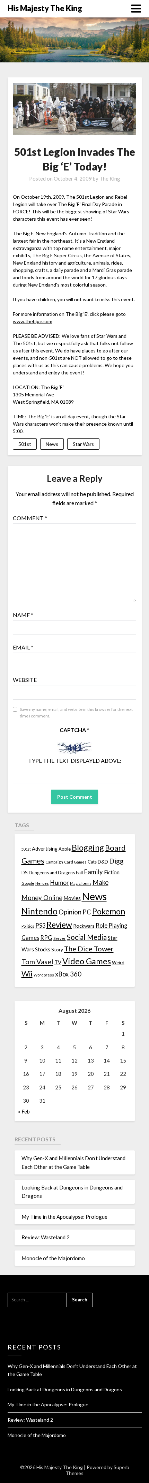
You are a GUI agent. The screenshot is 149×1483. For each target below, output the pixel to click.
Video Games (86, 961)
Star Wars (83, 444)
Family (93, 872)
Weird (118, 962)
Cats (92, 862)
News (52, 444)
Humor (59, 882)
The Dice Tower (89, 948)
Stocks (42, 949)
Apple (65, 849)
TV (57, 962)
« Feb (24, 1111)
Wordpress (44, 975)
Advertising (45, 849)
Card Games (75, 862)
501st (24, 444)
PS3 (40, 925)
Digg (116, 861)
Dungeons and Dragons (52, 872)
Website (25, 679)
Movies (72, 898)
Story (57, 949)
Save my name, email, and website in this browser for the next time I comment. (76, 713)
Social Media (87, 937)
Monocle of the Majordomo (53, 1258)
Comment (30, 518)
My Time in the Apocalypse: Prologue (64, 1217)
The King (109, 178)
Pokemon (108, 911)
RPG (46, 937)
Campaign (54, 861)
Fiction (112, 872)
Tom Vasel (37, 961)
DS (24, 872)
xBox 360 (68, 974)
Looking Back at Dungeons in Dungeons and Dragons (65, 1389)
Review (59, 924)
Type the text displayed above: (74, 760)
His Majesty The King (45, 8)
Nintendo (39, 911)
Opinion (70, 912)
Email (23, 647)
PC (86, 912)
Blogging (88, 847)
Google (27, 883)
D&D (103, 862)
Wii (27, 973)
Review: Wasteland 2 (45, 1237)
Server (59, 938)
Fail (79, 872)
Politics (27, 926)
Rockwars (84, 926)
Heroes (42, 883)
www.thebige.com (32, 321)
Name (23, 614)
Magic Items (80, 883)
